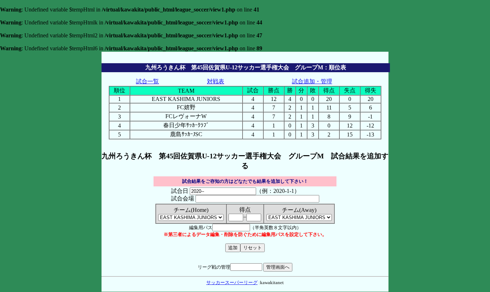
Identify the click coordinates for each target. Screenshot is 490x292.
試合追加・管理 (312, 81)
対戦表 (215, 81)
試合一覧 (147, 81)
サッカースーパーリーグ (232, 282)
